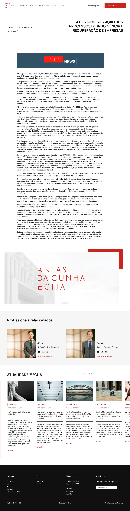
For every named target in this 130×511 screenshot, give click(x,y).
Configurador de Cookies (114, 503)
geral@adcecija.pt (72, 481)
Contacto (40, 481)
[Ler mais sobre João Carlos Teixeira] (21, 343)
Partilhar (11, 31)
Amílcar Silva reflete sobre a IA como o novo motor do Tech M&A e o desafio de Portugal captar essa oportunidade (79, 415)
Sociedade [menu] (23, 5)
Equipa (9, 486)
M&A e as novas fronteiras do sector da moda (19, 413)
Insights (10, 489)
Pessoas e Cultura (13, 492)
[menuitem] (41, 5)
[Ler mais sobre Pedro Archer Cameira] (80, 343)
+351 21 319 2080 (72, 484)
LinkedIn (69, 489)
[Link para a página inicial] (10, 5)
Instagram (69, 491)
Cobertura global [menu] (93, 6)
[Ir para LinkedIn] (38, 352)
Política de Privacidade (15, 503)
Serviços (10, 484)
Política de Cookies (64, 503)
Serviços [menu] (33, 5)
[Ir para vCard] (42, 351)
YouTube (69, 494)
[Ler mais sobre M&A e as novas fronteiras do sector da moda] (21, 391)
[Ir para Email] (46, 352)
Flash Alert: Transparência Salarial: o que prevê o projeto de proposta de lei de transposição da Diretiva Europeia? (50, 415)
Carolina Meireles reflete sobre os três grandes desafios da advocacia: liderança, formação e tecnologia (108, 415)
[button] (80, 5)
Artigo (10, 27)
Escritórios (40, 484)
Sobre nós (10, 481)
